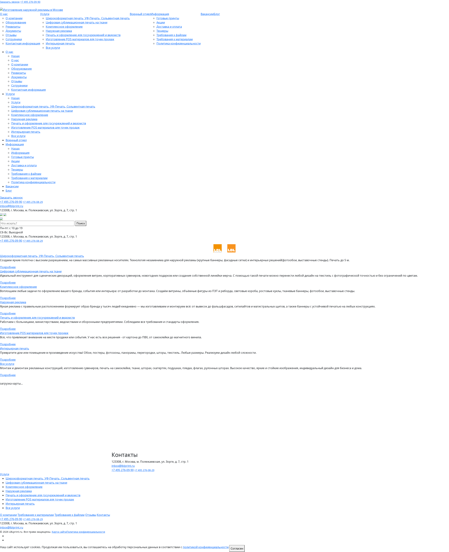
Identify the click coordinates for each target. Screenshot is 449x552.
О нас (4, 14)
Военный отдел (140, 14)
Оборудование (16, 22)
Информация (160, 14)
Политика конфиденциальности (178, 43)
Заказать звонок (10, 2)
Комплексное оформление (64, 27)
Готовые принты (167, 18)
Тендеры (162, 31)
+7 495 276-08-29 (33, 202)
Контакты (103, 515)
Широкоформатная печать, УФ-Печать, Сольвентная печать (88, 18)
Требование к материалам (36, 515)
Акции (160, 22)
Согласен (237, 548)
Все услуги (53, 48)
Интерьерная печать (60, 43)
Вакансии (207, 14)
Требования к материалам (174, 39)
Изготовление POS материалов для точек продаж (80, 39)
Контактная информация (23, 43)
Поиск (80, 223)
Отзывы (11, 35)
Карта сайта (59, 531)
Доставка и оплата (169, 27)
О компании (14, 18)
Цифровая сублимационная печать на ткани (76, 22)
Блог (217, 14)
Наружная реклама (59, 31)
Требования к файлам (171, 35)
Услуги (44, 14)
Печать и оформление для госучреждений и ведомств (83, 35)
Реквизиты (13, 27)
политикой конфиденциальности (206, 547)
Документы (13, 31)
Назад (15, 56)
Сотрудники (14, 39)
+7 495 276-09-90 (30, 2)
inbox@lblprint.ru (29, 5)
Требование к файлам (70, 515)
